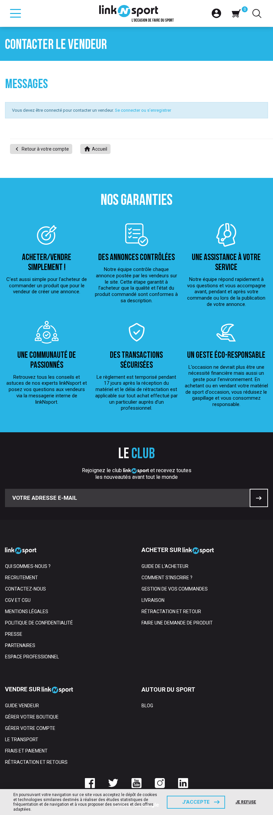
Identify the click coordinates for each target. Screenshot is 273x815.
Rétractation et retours (36, 762)
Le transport (21, 739)
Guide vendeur (22, 705)
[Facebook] (90, 783)
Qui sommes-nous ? (28, 566)
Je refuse (245, 802)
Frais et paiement (26, 750)
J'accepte (196, 802)
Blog (147, 705)
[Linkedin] (183, 783)
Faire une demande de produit (177, 622)
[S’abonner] (259, 498)
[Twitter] (113, 783)
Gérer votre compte (30, 728)
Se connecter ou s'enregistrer (143, 110)
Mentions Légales (26, 611)
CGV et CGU (18, 600)
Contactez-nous (25, 589)
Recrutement (21, 577)
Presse (13, 634)
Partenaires (20, 645)
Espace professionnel (32, 656)
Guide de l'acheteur (164, 566)
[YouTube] (136, 783)
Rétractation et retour (171, 611)
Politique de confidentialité (39, 622)
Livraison (152, 600)
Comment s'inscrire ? (166, 577)
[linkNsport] (136, 13)
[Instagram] (160, 783)
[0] (236, 13)
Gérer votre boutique (32, 717)
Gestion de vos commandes (174, 589)
